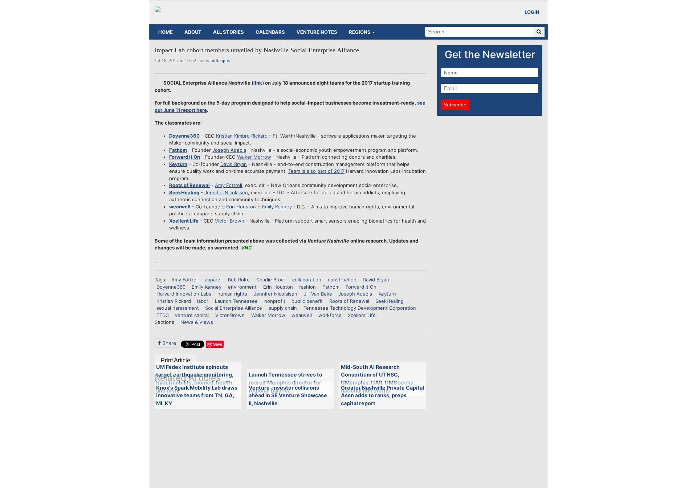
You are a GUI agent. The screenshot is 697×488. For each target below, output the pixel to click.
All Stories (228, 32)
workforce (330, 315)
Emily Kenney (277, 207)
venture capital (192, 315)
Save (217, 344)
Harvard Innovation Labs (183, 294)
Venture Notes (317, 32)
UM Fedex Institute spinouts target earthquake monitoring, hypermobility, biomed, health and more (194, 379)
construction (342, 279)
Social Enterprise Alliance (233, 308)
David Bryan (233, 164)
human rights (232, 294)
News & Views (196, 322)
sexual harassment (177, 308)
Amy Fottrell (228, 185)
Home (165, 32)
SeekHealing (184, 192)
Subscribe (455, 104)
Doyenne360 (184, 136)
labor (202, 301)
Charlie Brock (271, 279)
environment (242, 287)
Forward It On (184, 157)
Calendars (270, 32)
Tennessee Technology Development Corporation (359, 308)
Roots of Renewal (189, 185)
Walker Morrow (254, 157)
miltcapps (220, 60)
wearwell (180, 207)
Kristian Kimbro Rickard (242, 136)
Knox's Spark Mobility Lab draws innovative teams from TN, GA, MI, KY (196, 395)
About (192, 32)
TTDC (162, 315)
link (257, 83)
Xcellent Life (184, 221)
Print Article (175, 360)
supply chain (283, 308)
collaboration (306, 279)
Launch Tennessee (236, 301)
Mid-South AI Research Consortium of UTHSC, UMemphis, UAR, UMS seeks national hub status (377, 379)
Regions (360, 32)
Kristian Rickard (173, 301)
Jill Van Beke (318, 294)
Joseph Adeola (229, 150)
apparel (213, 279)
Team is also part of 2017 (316, 171)
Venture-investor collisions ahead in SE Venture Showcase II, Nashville (288, 395)
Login (532, 12)
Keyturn (178, 164)
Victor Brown (229, 221)
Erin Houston (241, 207)
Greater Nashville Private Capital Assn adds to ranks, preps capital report (382, 395)
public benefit (307, 301)
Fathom (178, 150)
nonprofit (274, 301)
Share (168, 343)
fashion (307, 287)
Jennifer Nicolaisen (226, 192)
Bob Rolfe (239, 279)
